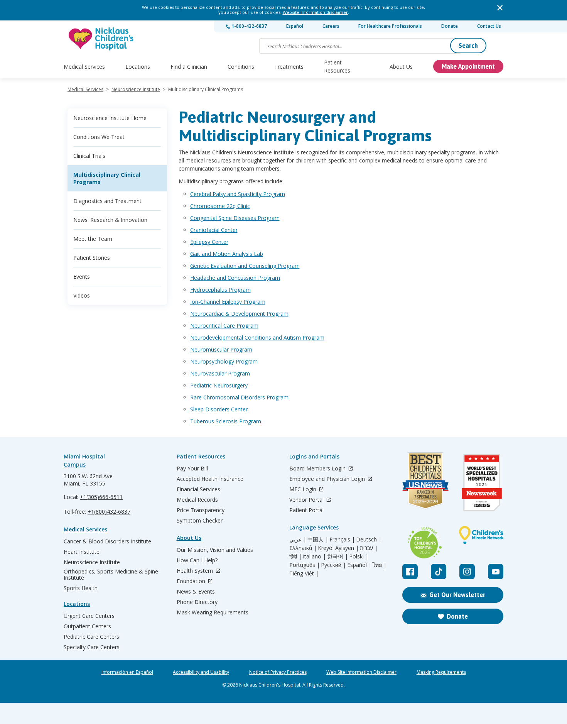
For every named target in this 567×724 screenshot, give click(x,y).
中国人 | (317, 539)
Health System (195, 571)
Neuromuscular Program (221, 349)
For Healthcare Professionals (390, 26)
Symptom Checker (200, 521)
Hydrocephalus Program (220, 289)
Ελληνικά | (303, 548)
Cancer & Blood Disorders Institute (107, 541)
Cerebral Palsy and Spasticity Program (237, 194)
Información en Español (127, 672)
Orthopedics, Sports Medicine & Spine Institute (111, 574)
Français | (342, 539)
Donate (449, 26)
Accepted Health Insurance (210, 479)
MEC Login (303, 489)
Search (468, 45)
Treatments (289, 66)
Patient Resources (337, 66)
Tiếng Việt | (304, 573)
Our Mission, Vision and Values (215, 550)
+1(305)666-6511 (101, 497)
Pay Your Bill (192, 468)
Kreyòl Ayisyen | (338, 548)
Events (81, 276)
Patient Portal (306, 510)
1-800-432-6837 (248, 26)
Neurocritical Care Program (224, 325)
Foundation (192, 581)
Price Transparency (200, 510)
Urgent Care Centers (89, 616)
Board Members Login (318, 468)
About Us (401, 66)
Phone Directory (197, 602)
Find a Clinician (188, 66)
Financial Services (198, 489)
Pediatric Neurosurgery (219, 385)
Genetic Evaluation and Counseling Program (245, 265)
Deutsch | (368, 539)
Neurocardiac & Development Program (239, 313)
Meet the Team (92, 238)
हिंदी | (295, 556)
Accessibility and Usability (201, 672)
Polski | (358, 556)
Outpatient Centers (87, 626)
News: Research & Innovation (110, 219)
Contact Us (489, 26)
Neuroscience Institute (135, 89)
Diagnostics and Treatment (107, 201)
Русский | (333, 565)
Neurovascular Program (220, 373)
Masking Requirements (441, 672)
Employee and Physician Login (327, 479)
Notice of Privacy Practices (278, 672)
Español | (359, 565)
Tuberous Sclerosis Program (225, 421)
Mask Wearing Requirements (212, 612)
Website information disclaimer (315, 12)
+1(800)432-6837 (109, 511)
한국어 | (337, 556)
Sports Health (81, 588)
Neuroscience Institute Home (110, 118)
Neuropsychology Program (224, 361)
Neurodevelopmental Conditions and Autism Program (257, 337)
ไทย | (379, 565)
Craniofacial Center (214, 229)
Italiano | (314, 556)
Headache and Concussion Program (235, 277)
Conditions (241, 66)
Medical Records (197, 500)
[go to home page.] (101, 38)
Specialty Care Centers (92, 647)
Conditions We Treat (99, 136)
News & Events (196, 592)
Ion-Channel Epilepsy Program (227, 301)
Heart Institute (82, 552)
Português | (304, 565)
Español (294, 26)
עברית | (369, 548)
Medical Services (84, 66)
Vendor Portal (307, 500)
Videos (81, 295)
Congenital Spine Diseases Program (235, 218)
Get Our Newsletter (457, 594)
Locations (137, 66)
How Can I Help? (197, 560)
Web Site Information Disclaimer (361, 672)
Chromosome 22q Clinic (220, 206)
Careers (330, 26)
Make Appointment (468, 66)
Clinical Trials (89, 155)
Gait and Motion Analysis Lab (226, 253)
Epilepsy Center (209, 241)
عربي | (297, 539)
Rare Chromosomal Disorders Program (239, 397)
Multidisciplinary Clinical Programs (106, 178)
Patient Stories (91, 257)
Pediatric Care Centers (91, 637)
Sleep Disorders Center (219, 409)
